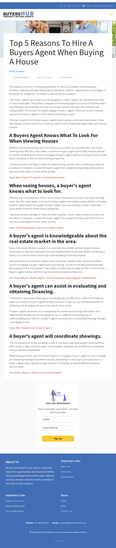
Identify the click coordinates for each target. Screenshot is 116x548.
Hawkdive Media (80, 532)
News (12, 71)
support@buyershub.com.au (99, 5)
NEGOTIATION (67, 477)
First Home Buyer (15, 511)
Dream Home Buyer (15, 506)
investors (66, 472)
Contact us (67, 511)
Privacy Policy (59, 541)
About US (65, 466)
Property (20, 71)
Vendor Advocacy (15, 501)
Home (63, 501)
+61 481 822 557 (71, 5)
